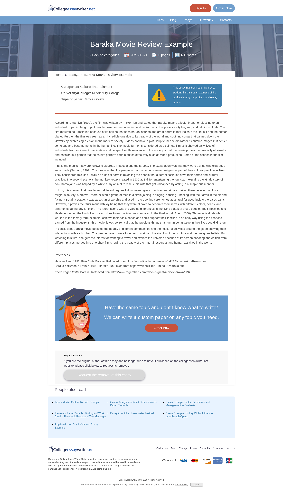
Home (59, 75)
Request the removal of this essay (104, 375)
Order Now (224, 8)
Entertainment (102, 87)
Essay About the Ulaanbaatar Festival (132, 413)
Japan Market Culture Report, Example (77, 402)
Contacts (226, 20)
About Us (205, 448)
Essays (187, 20)
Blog (173, 20)
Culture (86, 87)
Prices (159, 20)
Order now (161, 328)
